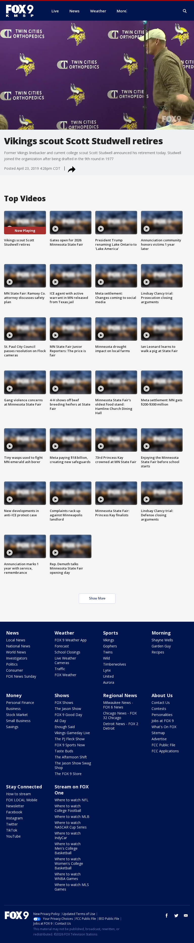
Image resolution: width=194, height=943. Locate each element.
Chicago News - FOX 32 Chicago (120, 715)
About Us (162, 695)
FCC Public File (163, 744)
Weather (64, 633)
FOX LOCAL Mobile (21, 799)
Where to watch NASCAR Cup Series (71, 825)
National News (18, 646)
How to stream (18, 793)
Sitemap (158, 732)
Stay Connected (24, 787)
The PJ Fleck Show (70, 738)
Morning (161, 633)
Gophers (110, 646)
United (108, 676)
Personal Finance (20, 702)
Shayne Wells (162, 640)
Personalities (162, 714)
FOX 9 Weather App (71, 640)
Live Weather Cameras (65, 660)
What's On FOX (164, 726)
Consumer (14, 670)
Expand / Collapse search (185, 11)
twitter (176, 915)
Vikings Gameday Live (72, 732)
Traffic (60, 668)
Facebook (14, 812)
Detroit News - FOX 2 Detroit (120, 726)
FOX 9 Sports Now (70, 744)
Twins (108, 652)
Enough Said (65, 726)
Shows (62, 695)
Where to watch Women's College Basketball (69, 863)
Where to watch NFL (71, 799)
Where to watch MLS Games (72, 887)
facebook (167, 915)
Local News (15, 640)
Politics (12, 664)
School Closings (67, 652)
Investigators (16, 658)
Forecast (62, 646)
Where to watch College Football (68, 808)
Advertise (159, 738)
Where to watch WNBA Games (68, 876)
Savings (12, 726)
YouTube (13, 836)
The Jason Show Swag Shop (73, 765)
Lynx (107, 670)
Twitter (12, 824)
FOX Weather (65, 674)
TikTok (11, 830)
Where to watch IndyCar (68, 835)
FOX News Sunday (21, 676)
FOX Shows (64, 702)
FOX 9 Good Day (68, 714)
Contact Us (161, 702)
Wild (106, 658)
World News (16, 652)
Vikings (108, 640)
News (12, 633)
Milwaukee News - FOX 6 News (118, 704)
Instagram (14, 818)
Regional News (120, 695)
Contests (159, 708)
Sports (110, 633)
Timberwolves (114, 664)
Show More (97, 598)
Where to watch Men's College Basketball (68, 848)
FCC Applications (165, 751)
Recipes (158, 652)
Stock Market (17, 714)
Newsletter (15, 806)
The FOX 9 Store (68, 773)
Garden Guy (161, 646)
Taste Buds (64, 751)
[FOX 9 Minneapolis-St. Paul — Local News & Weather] (22, 11)
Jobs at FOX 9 (163, 720)
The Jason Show (68, 708)
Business (13, 708)
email (186, 915)
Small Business (18, 720)
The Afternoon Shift (71, 757)
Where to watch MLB (72, 816)
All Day (60, 720)
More (121, 10)
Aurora (108, 682)
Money (13, 695)
